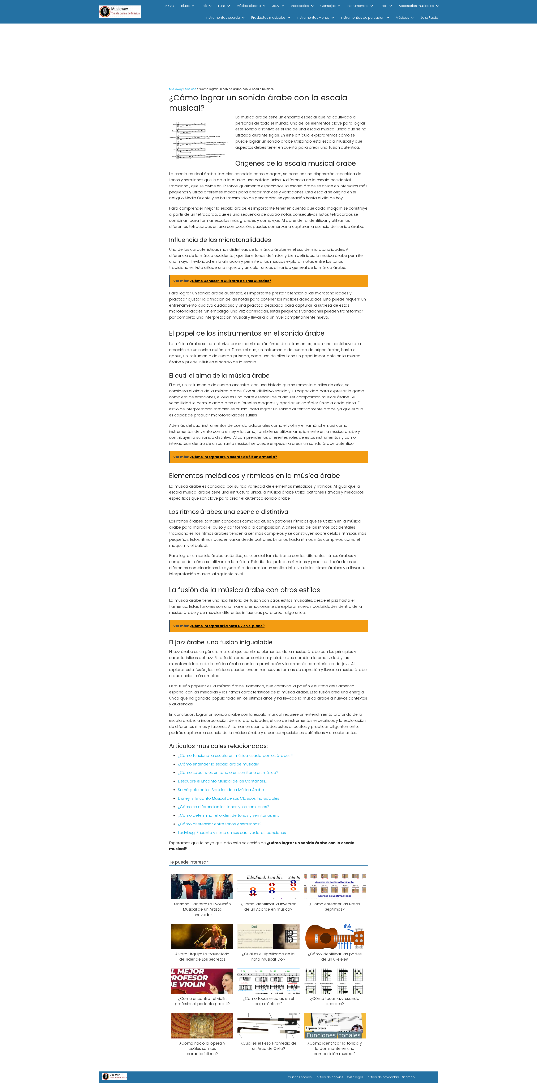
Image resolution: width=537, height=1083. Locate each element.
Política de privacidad (382, 1077)
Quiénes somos (300, 1077)
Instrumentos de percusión (363, 17)
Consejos (328, 5)
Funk (221, 5)
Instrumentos (357, 5)
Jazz (276, 5)
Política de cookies (329, 1077)
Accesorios (300, 5)
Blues (185, 5)
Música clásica (249, 5)
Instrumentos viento (313, 17)
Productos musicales (268, 17)
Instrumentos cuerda (223, 17)
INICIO (169, 5)
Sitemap (408, 1077)
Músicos (402, 17)
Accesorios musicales (416, 5)
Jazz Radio (429, 17)
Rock (383, 5)
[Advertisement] (268, 55)
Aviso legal (355, 1077)
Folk (204, 5)
